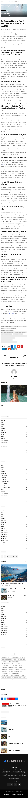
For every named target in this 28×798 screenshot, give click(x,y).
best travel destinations (19, 659)
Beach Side (3, 430)
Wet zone (3, 454)
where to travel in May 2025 (19, 685)
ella (13, 663)
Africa (2, 422)
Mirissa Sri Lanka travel (6, 334)
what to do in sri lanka (6, 685)
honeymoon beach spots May (7, 332)
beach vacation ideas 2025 (6, 326)
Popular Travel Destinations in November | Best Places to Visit (15, 742)
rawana (17, 669)
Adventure (3, 420)
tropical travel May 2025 (6, 340)
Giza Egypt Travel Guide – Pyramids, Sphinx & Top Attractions (17, 749)
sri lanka (11, 671)
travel (23, 675)
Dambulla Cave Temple (13, 661)
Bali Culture (4, 655)
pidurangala (11, 669)
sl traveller (4, 671)
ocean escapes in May (17, 334)
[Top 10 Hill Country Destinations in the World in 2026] (14, 573)
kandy (20, 667)
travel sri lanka (22, 679)
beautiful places (5, 657)
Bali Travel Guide (12, 655)
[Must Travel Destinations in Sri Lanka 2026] (4, 597)
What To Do (3, 456)
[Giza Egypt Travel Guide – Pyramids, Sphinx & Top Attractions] (4, 750)
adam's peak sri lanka (6, 651)
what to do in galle (17, 683)
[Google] (15, 784)
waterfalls (12, 681)
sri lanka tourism (15, 673)
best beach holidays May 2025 (20, 326)
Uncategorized (4, 450)
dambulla (4, 661)
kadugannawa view (13, 667)
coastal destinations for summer (8, 328)
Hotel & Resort (4, 440)
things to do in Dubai (15, 675)
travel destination (6, 677)
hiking (20, 665)
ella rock (18, 663)
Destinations (3, 432)
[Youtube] (19, 784)
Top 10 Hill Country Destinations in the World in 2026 (12, 583)
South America (4, 444)
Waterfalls (3, 452)
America (2, 424)
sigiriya (23, 669)
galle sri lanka (13, 665)
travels (15, 679)
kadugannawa (4, 667)
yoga (3, 164)
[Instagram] (11, 784)
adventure (15, 651)
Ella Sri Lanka (5, 665)
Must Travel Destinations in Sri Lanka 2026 (17, 595)
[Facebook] (8, 784)
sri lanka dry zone (6, 673)
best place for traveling (7, 659)
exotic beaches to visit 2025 (7, 330)
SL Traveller (5, 15)
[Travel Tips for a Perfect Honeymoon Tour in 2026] (4, 590)
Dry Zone (3, 434)
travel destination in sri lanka (18, 677)
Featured (3, 438)
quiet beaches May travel (6, 336)
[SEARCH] (25, 412)
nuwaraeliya (4, 669)
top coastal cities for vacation (8, 338)
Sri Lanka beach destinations (20, 336)
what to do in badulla (6, 683)
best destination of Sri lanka (17, 657)
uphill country (5, 681)
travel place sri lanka (6, 679)
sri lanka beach (18, 671)
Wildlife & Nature (5, 458)
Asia (2, 426)
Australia (3, 428)
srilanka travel (5, 675)
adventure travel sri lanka (7, 653)
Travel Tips (3, 448)
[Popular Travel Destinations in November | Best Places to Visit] (4, 743)
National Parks (4, 442)
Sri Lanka (11, 313)
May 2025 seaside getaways (20, 332)
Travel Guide (4, 10)
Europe (2, 436)
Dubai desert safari (6, 663)
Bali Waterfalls (22, 655)
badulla (17, 653)
